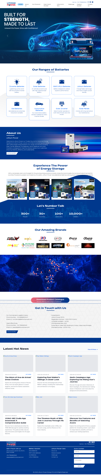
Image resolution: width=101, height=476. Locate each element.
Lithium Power (12, 138)
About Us (54, 450)
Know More (11, 153)
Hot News (28, 374)
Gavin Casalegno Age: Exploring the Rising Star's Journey (82, 379)
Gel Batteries (16, 109)
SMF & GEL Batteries (35, 453)
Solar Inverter (62, 109)
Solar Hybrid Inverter (47, 5)
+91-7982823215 (11, 455)
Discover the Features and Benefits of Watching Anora (82, 420)
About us (27, 5)
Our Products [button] (36, 4)
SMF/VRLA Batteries (61, 86)
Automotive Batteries (39, 109)
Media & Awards (79, 5)
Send (79, 466)
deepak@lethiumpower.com (15, 457)
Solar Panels (84, 109)
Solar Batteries (39, 86)
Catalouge (71, 4)
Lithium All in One (60, 5)
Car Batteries (32, 455)
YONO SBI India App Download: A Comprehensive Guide (15, 420)
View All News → (93, 349)
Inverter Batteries (16, 86)
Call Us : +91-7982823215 (79, 2)
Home (20, 4)
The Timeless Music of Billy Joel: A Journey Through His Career (50, 420)
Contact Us (90, 5)
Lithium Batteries (84, 86)
